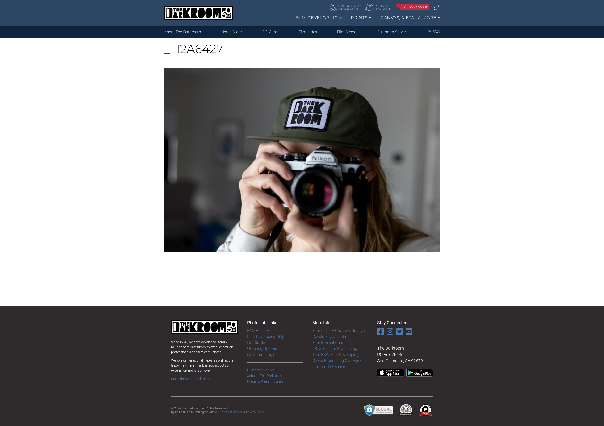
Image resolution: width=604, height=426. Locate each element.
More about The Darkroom (190, 379)
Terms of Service (231, 412)
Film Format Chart (328, 342)
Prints (359, 17)
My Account (418, 7)
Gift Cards (270, 31)
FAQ (436, 31)
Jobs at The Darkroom (264, 376)
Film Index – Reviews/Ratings (338, 330)
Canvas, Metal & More (408, 17)
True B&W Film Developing (335, 354)
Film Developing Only (265, 336)
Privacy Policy (255, 412)
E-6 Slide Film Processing (334, 348)
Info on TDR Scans (328, 366)
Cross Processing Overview (336, 360)
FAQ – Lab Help (261, 330)
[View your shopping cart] (437, 7)
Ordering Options (262, 348)
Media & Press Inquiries (265, 381)
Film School (347, 31)
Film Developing (316, 17)
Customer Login (261, 354)
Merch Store (231, 31)
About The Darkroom (182, 31)
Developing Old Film (329, 336)
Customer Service (392, 31)
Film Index (308, 31)
